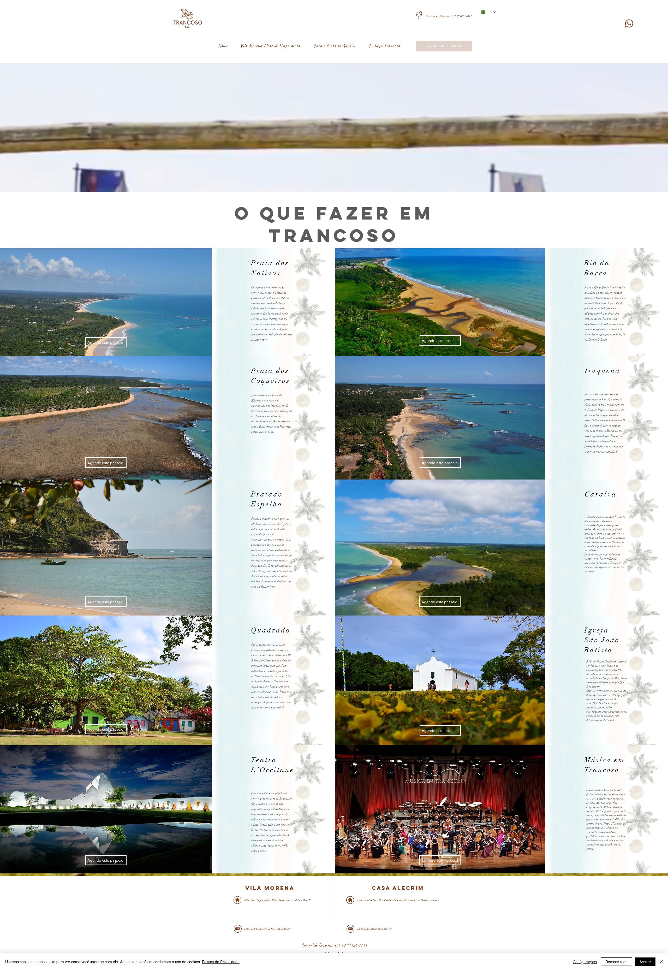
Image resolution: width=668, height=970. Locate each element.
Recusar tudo (616, 961)
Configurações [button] (585, 961)
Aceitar (645, 961)
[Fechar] (662, 961)
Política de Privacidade (221, 961)
